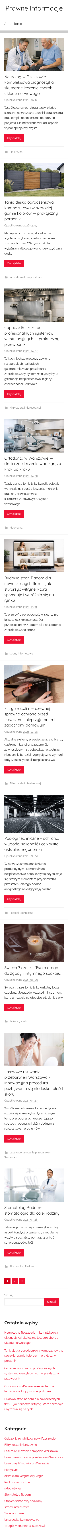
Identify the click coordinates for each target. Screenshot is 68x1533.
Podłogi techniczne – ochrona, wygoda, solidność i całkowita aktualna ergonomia (31, 844)
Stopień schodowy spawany (23, 1501)
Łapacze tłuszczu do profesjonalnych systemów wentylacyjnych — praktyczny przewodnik (31, 1373)
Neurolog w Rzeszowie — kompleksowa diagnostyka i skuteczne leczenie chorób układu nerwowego (31, 1337)
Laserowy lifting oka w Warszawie (26, 1463)
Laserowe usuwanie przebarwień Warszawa (33, 1457)
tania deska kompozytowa (25, 277)
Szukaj (8, 1295)
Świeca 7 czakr (18, 1021)
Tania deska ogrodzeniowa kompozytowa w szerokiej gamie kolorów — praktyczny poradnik (33, 1355)
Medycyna (15, 151)
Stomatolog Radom (21, 1266)
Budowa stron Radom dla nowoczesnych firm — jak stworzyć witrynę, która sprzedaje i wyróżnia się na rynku (29, 589)
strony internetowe (21, 653)
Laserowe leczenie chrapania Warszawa (31, 1451)
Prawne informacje (34, 8)
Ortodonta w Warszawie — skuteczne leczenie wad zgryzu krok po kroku (32, 464)
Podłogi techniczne (21, 912)
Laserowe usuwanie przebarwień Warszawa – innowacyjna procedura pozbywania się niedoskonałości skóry (33, 1083)
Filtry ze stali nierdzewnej (25, 407)
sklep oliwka (12, 1488)
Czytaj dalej (14, 138)
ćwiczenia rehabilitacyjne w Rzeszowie (29, 1438)
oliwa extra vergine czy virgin (23, 1476)
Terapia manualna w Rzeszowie (25, 1526)
